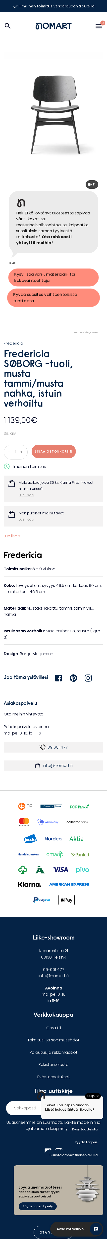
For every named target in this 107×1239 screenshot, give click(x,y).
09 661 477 (58, 747)
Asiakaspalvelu (20, 703)
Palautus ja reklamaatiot (54, 1052)
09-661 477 (53, 969)
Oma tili (53, 1028)
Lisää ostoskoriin (53, 451)
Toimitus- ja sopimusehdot (53, 1040)
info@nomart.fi (58, 765)
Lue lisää (26, 495)
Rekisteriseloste (53, 1064)
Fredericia (13, 343)
